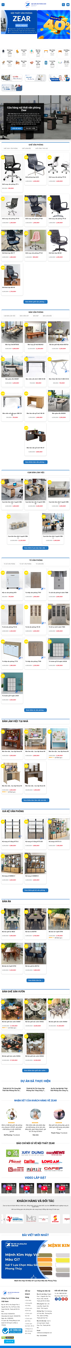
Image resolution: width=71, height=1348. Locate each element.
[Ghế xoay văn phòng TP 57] (12, 206)
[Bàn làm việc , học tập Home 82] (12, 773)
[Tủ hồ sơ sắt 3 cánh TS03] (59, 614)
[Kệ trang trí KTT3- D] (59, 829)
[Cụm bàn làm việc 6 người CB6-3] (18, 524)
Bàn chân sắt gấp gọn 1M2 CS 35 (12, 414)
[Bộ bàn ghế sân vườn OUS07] (12, 1009)
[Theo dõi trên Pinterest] (63, 1299)
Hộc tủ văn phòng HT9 (9, 592)
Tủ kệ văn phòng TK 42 (9, 627)
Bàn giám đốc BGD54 (59, 413)
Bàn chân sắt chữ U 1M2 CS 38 (35, 379)
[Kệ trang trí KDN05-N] (35, 863)
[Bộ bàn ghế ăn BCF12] (35, 953)
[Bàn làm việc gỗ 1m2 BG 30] (35, 401)
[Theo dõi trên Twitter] (59, 1299)
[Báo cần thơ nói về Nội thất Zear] (31, 1162)
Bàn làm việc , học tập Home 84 (35, 751)
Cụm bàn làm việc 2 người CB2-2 (12, 502)
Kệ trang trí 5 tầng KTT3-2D (34, 841)
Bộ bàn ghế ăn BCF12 (32, 966)
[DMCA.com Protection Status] (7, 1337)
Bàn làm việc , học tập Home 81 (35, 786)
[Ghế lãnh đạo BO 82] (59, 240)
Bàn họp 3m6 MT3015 (12, 344)
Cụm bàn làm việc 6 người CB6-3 (18, 537)
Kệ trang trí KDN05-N (31, 876)
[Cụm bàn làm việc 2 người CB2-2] (12, 489)
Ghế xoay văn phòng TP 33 (57, 177)
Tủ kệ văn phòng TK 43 (32, 627)
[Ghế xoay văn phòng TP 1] (12, 168)
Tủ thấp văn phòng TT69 (33, 661)
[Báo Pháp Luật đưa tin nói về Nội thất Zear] (34, 1169)
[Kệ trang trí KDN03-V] (12, 863)
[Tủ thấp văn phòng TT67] (35, 580)
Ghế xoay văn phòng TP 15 (57, 218)
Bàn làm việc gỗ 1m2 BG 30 (35, 413)
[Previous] (4, 26)
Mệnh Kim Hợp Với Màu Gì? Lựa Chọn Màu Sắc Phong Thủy (35, 1281)
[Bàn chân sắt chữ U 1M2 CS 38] (35, 366)
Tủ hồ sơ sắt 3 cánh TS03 (57, 627)
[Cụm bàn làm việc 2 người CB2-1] (53, 524)
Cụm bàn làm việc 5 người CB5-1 (59, 502)
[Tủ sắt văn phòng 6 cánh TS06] (59, 580)
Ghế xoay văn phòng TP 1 (10, 184)
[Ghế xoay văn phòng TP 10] (35, 240)
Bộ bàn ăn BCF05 (30, 931)
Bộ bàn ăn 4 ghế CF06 (56, 931)
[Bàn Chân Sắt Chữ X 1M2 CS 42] (59, 366)
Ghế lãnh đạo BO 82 (55, 253)
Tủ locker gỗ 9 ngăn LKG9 (10, 695)
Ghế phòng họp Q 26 (32, 177)
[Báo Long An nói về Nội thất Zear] (52, 1162)
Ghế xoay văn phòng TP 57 (10, 218)
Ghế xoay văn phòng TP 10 (34, 253)
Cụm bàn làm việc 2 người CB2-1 (53, 537)
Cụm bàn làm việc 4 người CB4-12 (35, 502)
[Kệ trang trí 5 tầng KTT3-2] (12, 829)
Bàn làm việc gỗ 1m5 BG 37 (35, 447)
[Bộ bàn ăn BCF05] (35, 919)
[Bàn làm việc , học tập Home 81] (35, 773)
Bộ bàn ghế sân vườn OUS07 (11, 1021)
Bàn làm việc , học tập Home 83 (59, 751)
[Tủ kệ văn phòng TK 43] (35, 614)
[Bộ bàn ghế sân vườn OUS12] (35, 1043)
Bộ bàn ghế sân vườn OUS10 (58, 1021)
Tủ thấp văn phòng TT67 (33, 592)
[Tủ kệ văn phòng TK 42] (12, 614)
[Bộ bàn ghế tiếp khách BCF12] (59, 332)
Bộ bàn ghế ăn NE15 (8, 931)
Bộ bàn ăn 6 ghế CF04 (9, 966)
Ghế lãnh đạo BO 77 (8, 253)
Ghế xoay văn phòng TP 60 (34, 218)
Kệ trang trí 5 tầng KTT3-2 (10, 841)
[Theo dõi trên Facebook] (56, 1299)
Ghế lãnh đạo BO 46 (8, 287)
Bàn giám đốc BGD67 (12, 379)
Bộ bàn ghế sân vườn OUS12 (34, 1056)
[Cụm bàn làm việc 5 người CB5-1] (59, 489)
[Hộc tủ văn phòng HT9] (12, 580)
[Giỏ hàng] (67, 4)
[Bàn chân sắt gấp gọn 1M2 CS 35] (12, 401)
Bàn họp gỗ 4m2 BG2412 (35, 344)
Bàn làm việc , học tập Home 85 (12, 751)
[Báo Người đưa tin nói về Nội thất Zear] (16, 1169)
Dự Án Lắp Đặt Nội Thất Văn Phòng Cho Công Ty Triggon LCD (59, 1089)
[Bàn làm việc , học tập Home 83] (59, 739)
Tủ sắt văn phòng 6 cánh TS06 (58, 592)
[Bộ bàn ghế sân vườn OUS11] (35, 1009)
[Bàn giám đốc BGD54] (59, 401)
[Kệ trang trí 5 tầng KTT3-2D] (35, 829)
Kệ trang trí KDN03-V (8, 876)
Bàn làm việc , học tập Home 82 (12, 786)
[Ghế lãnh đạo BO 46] (12, 275)
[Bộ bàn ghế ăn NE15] (12, 919)
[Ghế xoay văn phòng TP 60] (35, 206)
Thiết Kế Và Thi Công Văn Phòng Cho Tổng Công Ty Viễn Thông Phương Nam (35, 1089)
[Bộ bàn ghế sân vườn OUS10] (59, 1009)
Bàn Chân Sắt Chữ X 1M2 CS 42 (59, 379)
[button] (3, 4)
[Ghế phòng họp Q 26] (35, 164)
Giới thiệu (28, 1300)
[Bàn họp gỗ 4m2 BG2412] (35, 332)
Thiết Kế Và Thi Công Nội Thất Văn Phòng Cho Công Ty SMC (11, 1089)
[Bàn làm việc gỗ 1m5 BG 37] (35, 435)
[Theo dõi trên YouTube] (66, 1299)
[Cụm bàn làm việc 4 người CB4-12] (35, 489)
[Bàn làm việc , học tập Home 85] (12, 739)
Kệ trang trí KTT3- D (55, 841)
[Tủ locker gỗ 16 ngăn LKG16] (59, 649)
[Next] (66, 26)
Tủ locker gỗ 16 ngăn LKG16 (58, 661)
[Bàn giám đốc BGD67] (12, 366)
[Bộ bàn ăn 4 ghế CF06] (59, 919)
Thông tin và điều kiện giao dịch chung (29, 1331)
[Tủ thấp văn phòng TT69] (35, 649)
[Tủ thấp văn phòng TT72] (12, 649)
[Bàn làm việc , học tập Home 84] (35, 739)
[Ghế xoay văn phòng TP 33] (59, 164)
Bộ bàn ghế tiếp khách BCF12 (58, 344)
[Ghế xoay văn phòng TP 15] (59, 206)
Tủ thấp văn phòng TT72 (10, 661)
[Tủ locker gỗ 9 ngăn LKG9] (12, 683)
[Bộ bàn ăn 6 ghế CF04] (12, 953)
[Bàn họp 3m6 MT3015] (12, 332)
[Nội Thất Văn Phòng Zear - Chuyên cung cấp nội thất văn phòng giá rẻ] (35, 4)
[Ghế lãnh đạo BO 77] (12, 240)
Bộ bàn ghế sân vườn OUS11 (34, 1021)
